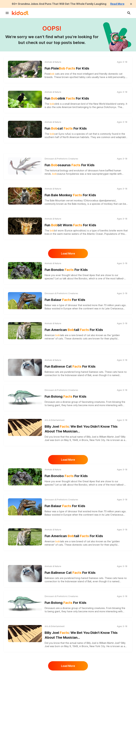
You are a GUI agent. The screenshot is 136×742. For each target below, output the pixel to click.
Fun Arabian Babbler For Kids (73, 682)
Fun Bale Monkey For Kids (70, 195)
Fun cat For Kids (66, 128)
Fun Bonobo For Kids (66, 270)
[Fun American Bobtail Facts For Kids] (25, 330)
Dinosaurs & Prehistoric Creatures (61, 158)
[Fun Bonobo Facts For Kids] (25, 270)
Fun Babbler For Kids (66, 712)
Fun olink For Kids (67, 98)
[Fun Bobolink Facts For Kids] (25, 98)
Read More (117, 3)
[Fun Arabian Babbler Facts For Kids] (25, 682)
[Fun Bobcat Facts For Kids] (25, 128)
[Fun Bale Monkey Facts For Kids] (25, 195)
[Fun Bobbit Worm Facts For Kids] (25, 225)
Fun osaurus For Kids (70, 165)
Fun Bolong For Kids (65, 396)
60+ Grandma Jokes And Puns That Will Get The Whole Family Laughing (59, 3)
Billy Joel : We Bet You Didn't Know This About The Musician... (81, 428)
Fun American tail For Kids (74, 330)
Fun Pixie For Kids (67, 68)
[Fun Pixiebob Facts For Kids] (25, 68)
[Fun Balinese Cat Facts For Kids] (25, 366)
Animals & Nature (53, 62)
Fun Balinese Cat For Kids (70, 366)
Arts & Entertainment (55, 420)
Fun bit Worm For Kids (70, 225)
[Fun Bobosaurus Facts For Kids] (25, 165)
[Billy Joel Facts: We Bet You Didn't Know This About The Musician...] (25, 427)
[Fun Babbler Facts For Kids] (25, 712)
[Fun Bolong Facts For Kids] (25, 397)
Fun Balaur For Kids (65, 300)
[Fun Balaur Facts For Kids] (25, 300)
